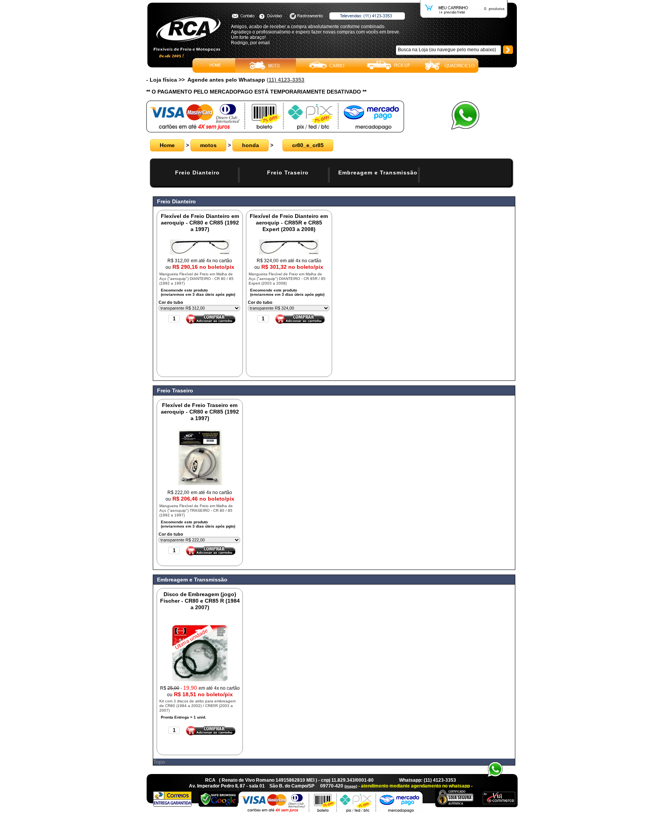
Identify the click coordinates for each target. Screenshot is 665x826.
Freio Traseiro (288, 172)
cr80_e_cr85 (308, 145)
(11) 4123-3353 (285, 80)
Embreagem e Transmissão (378, 172)
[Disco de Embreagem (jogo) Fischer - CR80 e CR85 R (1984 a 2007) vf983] (200, 680)
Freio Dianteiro (197, 172)
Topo (159, 762)
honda (250, 145)
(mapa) (350, 786)
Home (167, 145)
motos (208, 145)
